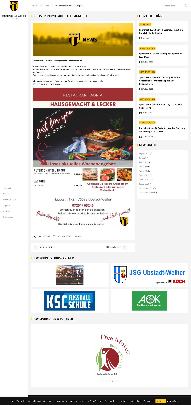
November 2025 (146, 192)
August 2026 (144, 153)
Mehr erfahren (173, 401)
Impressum (8, 216)
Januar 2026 (144, 183)
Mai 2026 (143, 166)
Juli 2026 (142, 157)
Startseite (8, 188)
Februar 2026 (145, 179)
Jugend (6, 205)
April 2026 (143, 170)
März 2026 (143, 175)
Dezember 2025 (146, 188)
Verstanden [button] (161, 401)
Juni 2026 (143, 162)
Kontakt (6, 211)
